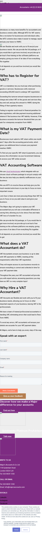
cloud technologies (13, 171)
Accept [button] (16, 530)
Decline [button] (25, 530)
